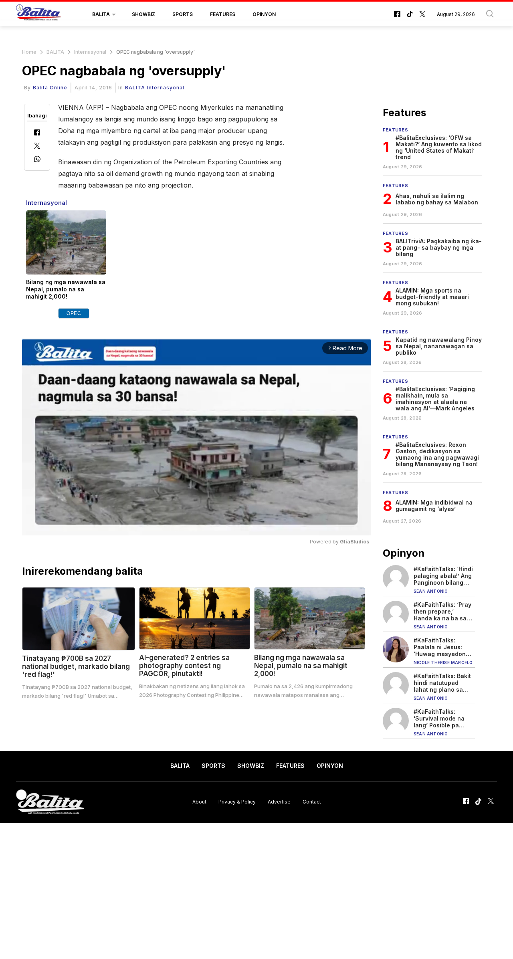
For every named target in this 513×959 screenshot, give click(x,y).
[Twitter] (37, 146)
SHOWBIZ (143, 14)
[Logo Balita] (38, 14)
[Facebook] (37, 133)
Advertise (279, 802)
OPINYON (264, 14)
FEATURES (222, 14)
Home (29, 52)
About (199, 802)
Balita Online (50, 88)
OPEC (74, 313)
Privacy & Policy (237, 802)
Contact (312, 802)
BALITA (101, 14)
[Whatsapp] (37, 160)
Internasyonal (90, 52)
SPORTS (182, 14)
